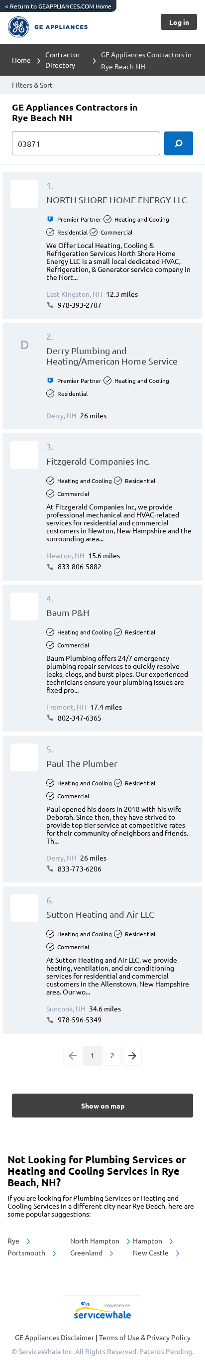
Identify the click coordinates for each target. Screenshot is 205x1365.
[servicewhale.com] (103, 1310)
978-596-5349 (79, 1019)
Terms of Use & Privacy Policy (145, 1337)
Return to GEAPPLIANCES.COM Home (58, 6)
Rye (14, 1240)
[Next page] (132, 1056)
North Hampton (95, 1240)
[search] (178, 143)
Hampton (148, 1240)
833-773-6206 (79, 868)
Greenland (87, 1252)
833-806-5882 (79, 566)
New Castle (151, 1252)
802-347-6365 (79, 717)
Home (21, 59)
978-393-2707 (79, 304)
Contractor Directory (62, 59)
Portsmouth (27, 1252)
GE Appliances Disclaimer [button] (55, 1337)
